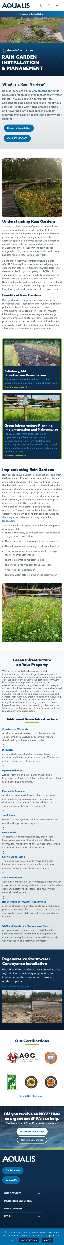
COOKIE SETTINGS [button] (29, 1240)
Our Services (12, 1193)
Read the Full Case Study (14, 986)
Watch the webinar (13, 455)
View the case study (14, 387)
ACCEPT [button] (47, 1240)
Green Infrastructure (20, 50)
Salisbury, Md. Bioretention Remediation (25, 373)
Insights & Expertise (18, 1200)
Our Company (13, 1208)
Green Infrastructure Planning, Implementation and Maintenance (31, 427)
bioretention (43, 91)
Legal (8, 1216)
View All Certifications (30, 1096)
